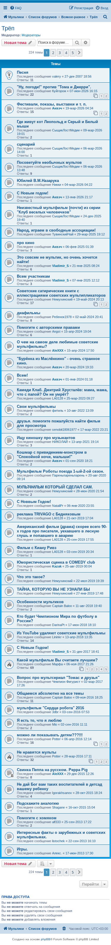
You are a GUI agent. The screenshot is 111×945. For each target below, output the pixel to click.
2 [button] (53, 52)
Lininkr (57, 637)
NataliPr (57, 505)
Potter (56, 739)
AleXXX (57, 350)
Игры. (22, 849)
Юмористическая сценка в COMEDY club (56, 562)
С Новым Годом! (33, 647)
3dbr (55, 712)
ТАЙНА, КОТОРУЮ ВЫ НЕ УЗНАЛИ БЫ (53, 589)
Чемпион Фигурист (66, 681)
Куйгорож (59, 91)
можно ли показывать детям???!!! (50, 735)
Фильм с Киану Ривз (36, 547)
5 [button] (73, 52)
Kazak (57, 566)
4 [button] (66, 52)
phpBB (45, 939)
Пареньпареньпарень (68, 475)
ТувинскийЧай (62, 234)
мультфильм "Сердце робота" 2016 (50, 708)
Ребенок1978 (62, 317)
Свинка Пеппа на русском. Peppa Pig (52, 770)
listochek (58, 841)
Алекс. (57, 853)
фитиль (57, 410)
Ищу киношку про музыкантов (46, 437)
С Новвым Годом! (34, 501)
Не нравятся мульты (36, 752)
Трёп (8, 28)
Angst (56, 331)
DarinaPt (58, 625)
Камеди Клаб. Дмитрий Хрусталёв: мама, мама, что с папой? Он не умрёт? (62, 392)
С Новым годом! (32, 193)
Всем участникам (33, 276)
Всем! (22, 375)
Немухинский (62, 299)
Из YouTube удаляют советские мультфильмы (61, 633)
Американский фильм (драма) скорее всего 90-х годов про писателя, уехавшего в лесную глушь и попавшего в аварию (62, 531)
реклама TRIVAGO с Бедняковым (49, 514)
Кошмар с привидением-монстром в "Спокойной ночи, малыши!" (52, 454)
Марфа (57, 664)
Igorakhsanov (62, 793)
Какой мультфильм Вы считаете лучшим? (57, 660)
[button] (79, 52)
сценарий (26, 144)
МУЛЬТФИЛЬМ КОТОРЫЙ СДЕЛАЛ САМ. (55, 487)
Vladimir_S (60, 266)
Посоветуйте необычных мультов (49, 162)
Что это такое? (31, 577)
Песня (22, 72)
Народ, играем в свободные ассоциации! (56, 230)
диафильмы (28, 313)
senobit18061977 (64, 429)
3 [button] (60, 52)
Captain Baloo (62, 606)
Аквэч (57, 108)
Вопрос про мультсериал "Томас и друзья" (58, 677)
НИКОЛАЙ (60, 442)
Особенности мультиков (40, 602)
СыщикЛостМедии (66, 130)
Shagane (58, 807)
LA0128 (57, 398)
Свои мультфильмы (36, 406)
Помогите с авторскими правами (48, 327)
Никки (56, 184)
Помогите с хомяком (37, 818)
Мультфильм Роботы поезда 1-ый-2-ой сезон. (60, 471)
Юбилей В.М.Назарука (38, 180)
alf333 (56, 822)
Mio (54, 724)
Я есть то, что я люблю (39, 720)
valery (56, 76)
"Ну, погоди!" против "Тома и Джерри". (54, 87)
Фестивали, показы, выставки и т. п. (52, 104)
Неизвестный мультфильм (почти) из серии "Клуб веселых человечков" (58, 209)
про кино (25, 242)
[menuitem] (16, 8)
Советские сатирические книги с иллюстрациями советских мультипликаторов (61, 293)
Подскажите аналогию (38, 803)
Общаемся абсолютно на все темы (50, 693)
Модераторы (31, 35)
